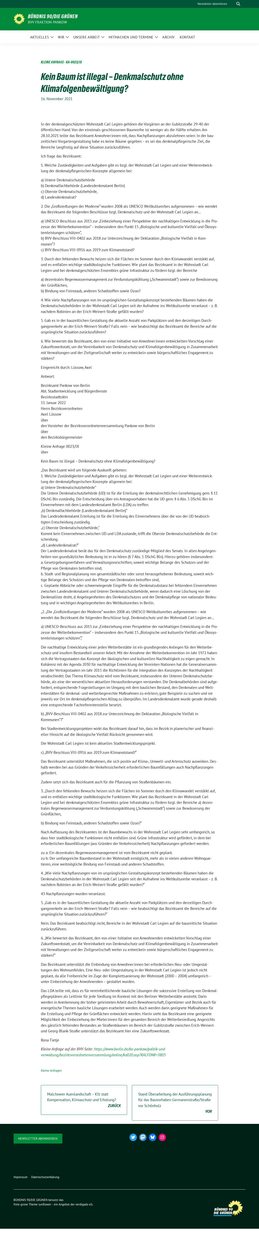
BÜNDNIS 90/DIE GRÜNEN (53, 16)
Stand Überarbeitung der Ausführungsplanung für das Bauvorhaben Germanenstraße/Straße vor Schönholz (175, 1103)
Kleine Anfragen (51, 1070)
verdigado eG (83, 1204)
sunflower (44, 1204)
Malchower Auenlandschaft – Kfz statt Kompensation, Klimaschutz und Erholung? (84, 1100)
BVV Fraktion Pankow (47, 22)
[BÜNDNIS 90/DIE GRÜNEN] (19, 18)
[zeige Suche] (238, 4)
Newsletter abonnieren (37, 1138)
